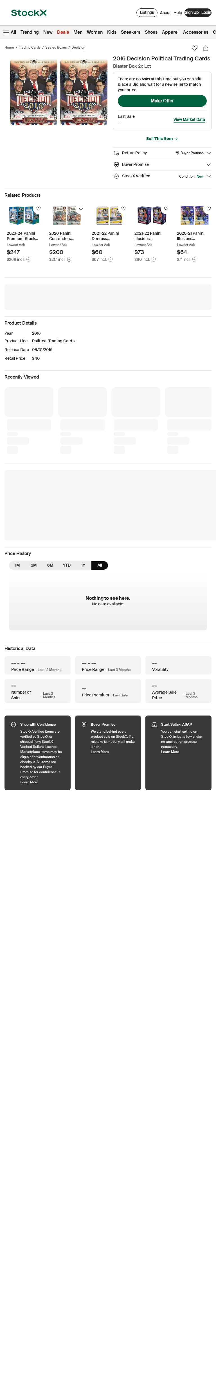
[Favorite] (194, 48)
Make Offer (162, 101)
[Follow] (38, 208)
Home (9, 47)
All (13, 32)
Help (178, 12)
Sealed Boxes (56, 47)
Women (95, 32)
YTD (67, 472)
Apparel (170, 32)
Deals (63, 32)
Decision (78, 47)
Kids (111, 32)
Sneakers (130, 32)
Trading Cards (29, 47)
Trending (30, 32)
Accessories (195, 32)
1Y (83, 472)
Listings (147, 12)
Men (77, 32)
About (165, 14)
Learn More (42, 689)
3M (34, 472)
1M (17, 472)
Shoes (151, 32)
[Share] (206, 48)
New (48, 32)
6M (50, 472)
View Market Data (189, 119)
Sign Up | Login (198, 12)
